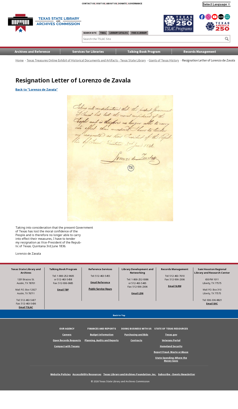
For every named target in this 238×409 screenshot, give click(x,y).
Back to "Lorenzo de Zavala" (36, 89)
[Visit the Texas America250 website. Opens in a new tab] (217, 30)
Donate (122, 3)
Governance (135, 3)
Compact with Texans (67, 346)
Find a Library (139, 32)
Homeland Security (171, 346)
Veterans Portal (171, 340)
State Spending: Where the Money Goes (171, 359)
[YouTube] (215, 17)
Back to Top (119, 315)
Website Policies (60, 374)
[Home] (44, 21)
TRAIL (103, 32)
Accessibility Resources (87, 374)
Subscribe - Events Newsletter (176, 374)
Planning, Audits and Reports (102, 340)
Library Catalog (119, 32)
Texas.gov (171, 334)
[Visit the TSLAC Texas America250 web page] (178, 31)
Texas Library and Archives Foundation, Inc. (129, 374)
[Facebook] (202, 17)
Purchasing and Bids (136, 334)
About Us (111, 3)
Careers (66, 334)
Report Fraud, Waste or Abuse (171, 352)
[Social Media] (227, 17)
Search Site (90, 32)
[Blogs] (221, 17)
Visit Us (100, 3)
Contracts (136, 340)
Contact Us (88, 3)
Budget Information (101, 334)
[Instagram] (208, 17)
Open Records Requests (67, 340)
